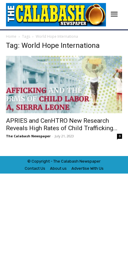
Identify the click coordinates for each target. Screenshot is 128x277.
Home (11, 36)
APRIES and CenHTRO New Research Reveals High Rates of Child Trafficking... (62, 124)
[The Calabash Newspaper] (56, 14)
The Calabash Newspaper (28, 136)
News (84, 161)
